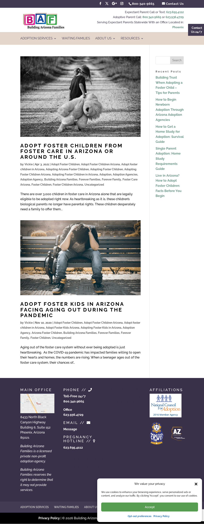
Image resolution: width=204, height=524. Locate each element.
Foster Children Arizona (68, 184)
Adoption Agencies (125, 174)
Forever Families (89, 179)
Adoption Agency (31, 179)
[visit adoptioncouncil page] (165, 416)
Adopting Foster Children (106, 169)
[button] (196, 484)
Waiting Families (76, 38)
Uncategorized (94, 184)
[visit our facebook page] (100, 3)
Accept (150, 507)
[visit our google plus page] (114, 3)
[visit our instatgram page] (122, 3)
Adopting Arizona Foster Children (67, 169)
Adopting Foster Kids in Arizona (101, 327)
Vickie (29, 164)
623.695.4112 (175, 12)
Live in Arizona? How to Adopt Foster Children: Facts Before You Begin (168, 186)
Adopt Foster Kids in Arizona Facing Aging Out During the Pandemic (72, 309)
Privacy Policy (161, 516)
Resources (130, 38)
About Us (103, 38)
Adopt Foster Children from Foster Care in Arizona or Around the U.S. (71, 151)
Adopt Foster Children (65, 164)
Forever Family (111, 179)
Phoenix (178, 27)
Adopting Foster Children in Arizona (75, 174)
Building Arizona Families (60, 179)
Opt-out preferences (139, 516)
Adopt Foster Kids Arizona (62, 327)
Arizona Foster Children (47, 332)
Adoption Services (36, 38)
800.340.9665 (151, 17)
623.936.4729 (175, 17)
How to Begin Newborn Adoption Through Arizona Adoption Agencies (170, 110)
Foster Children (41, 184)
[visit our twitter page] (107, 3)
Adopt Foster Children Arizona (100, 164)
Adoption (105, 174)
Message (70, 429)
